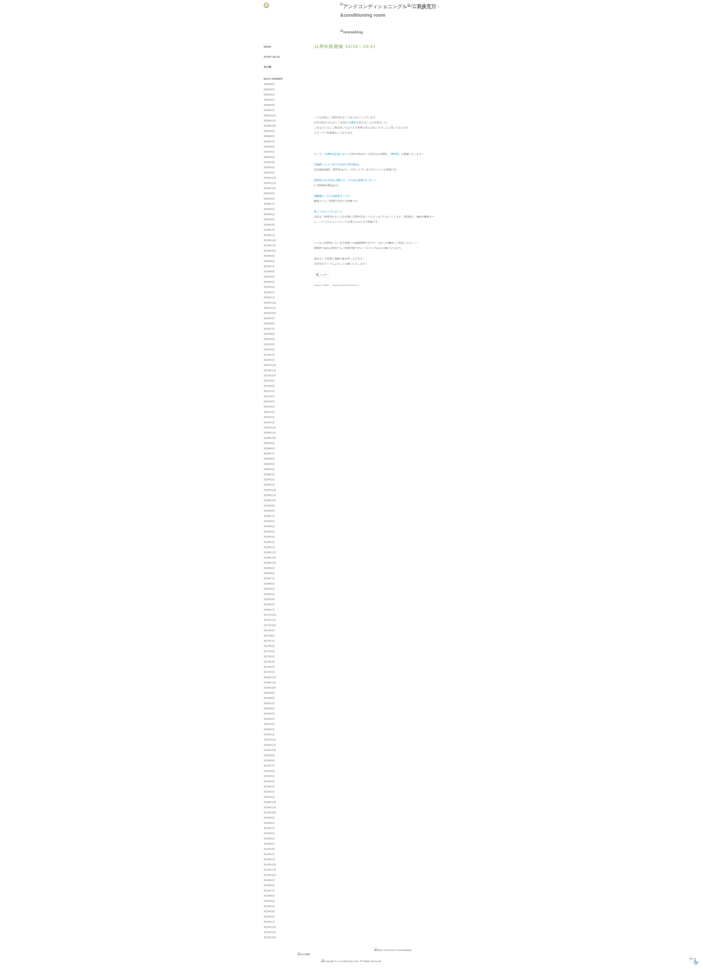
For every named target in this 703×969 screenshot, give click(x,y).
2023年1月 (269, 297)
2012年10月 (270, 937)
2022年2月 (269, 354)
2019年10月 (270, 500)
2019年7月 (269, 516)
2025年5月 (269, 151)
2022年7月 (269, 328)
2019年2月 (269, 542)
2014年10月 (270, 812)
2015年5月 (269, 776)
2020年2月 (269, 479)
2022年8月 (269, 323)
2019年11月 (270, 495)
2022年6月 (269, 334)
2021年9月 (269, 380)
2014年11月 (270, 807)
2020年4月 (269, 469)
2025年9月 (269, 131)
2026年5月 (269, 94)
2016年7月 (269, 703)
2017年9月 (269, 630)
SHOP (404, 25)
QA (430, 25)
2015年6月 (269, 771)
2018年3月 (269, 599)
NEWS (274, 25)
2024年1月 (269, 235)
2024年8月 (269, 198)
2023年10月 (270, 250)
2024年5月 (269, 214)
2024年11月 (270, 183)
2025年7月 (269, 141)
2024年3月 (269, 224)
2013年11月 (270, 869)
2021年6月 (269, 396)
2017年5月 (269, 651)
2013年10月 (270, 875)
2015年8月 (269, 760)
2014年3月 (269, 849)
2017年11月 (270, 620)
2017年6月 (269, 646)
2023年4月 (269, 282)
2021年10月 (270, 375)
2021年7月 (269, 391)
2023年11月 (270, 245)
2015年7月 (269, 765)
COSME (378, 25)
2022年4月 (269, 344)
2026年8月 (269, 84)
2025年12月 (270, 115)
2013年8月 (269, 885)
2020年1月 (269, 484)
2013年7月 (269, 890)
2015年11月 (270, 745)
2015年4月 (269, 781)
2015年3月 (269, 786)
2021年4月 (269, 406)
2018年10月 (270, 562)
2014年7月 (269, 828)
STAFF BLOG (272, 56)
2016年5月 (269, 713)
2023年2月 (269, 292)
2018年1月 (269, 609)
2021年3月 (269, 412)
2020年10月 (270, 438)
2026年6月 (269, 89)
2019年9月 (269, 505)
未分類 (267, 66)
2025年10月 (270, 125)
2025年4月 (269, 157)
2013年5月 (269, 901)
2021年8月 (269, 386)
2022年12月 (270, 302)
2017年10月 (270, 625)
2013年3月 (269, 911)
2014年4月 (269, 843)
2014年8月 (269, 823)
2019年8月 (269, 510)
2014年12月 (270, 802)
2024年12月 (270, 177)
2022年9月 (269, 318)
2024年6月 (269, 209)
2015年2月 (269, 791)
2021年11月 (270, 370)
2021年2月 (269, 417)
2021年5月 (269, 401)
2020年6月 (269, 458)
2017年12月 (270, 615)
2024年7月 (269, 203)
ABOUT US (298, 25)
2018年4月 (269, 594)
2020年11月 (270, 432)
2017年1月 (269, 672)
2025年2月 (269, 167)
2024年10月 (270, 188)
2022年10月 (270, 313)
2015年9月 (269, 755)
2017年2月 (269, 667)
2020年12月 (270, 427)
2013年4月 (269, 906)
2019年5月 (269, 526)
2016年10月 (270, 687)
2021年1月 (269, 422)
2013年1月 (269, 921)
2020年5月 (269, 464)
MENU (322, 25)
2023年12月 (270, 240)
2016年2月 (269, 729)
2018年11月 (270, 557)
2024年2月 (269, 230)
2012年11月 (270, 932)
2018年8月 (269, 573)
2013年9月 (269, 880)
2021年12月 (270, 365)
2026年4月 (269, 99)
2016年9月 (269, 693)
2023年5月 (269, 276)
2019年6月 (269, 521)
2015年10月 (270, 750)
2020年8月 (269, 448)
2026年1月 (269, 110)
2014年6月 (269, 833)
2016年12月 (270, 677)
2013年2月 (269, 916)
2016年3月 (269, 724)
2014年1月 (269, 859)
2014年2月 (269, 854)
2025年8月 (269, 136)
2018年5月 (269, 588)
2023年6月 (269, 271)
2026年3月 (269, 105)
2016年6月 (269, 708)
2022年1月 (269, 360)
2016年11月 (270, 682)
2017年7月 (269, 641)
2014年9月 (269, 817)
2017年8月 (269, 635)
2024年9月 (269, 193)
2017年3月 (269, 661)
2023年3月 (269, 287)
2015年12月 (270, 739)
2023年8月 (269, 261)
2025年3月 (269, 162)
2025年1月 (269, 172)
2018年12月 (270, 552)
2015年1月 (269, 797)
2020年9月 (269, 443)
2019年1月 (269, 547)
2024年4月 (269, 219)
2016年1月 (269, 734)
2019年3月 (269, 536)
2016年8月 (269, 698)
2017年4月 (269, 656)
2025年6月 (269, 146)
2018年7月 (269, 578)
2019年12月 (270, 490)
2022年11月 (270, 308)
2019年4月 (269, 531)
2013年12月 (270, 864)
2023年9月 (269, 256)
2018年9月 (269, 568)
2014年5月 (269, 838)
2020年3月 (269, 474)
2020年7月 (269, 453)
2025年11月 (270, 120)
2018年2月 (269, 604)
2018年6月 (269, 583)
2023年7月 (269, 266)
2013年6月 (269, 895)
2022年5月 (269, 339)
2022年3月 (269, 349)
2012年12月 (270, 927)
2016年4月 (269, 719)
